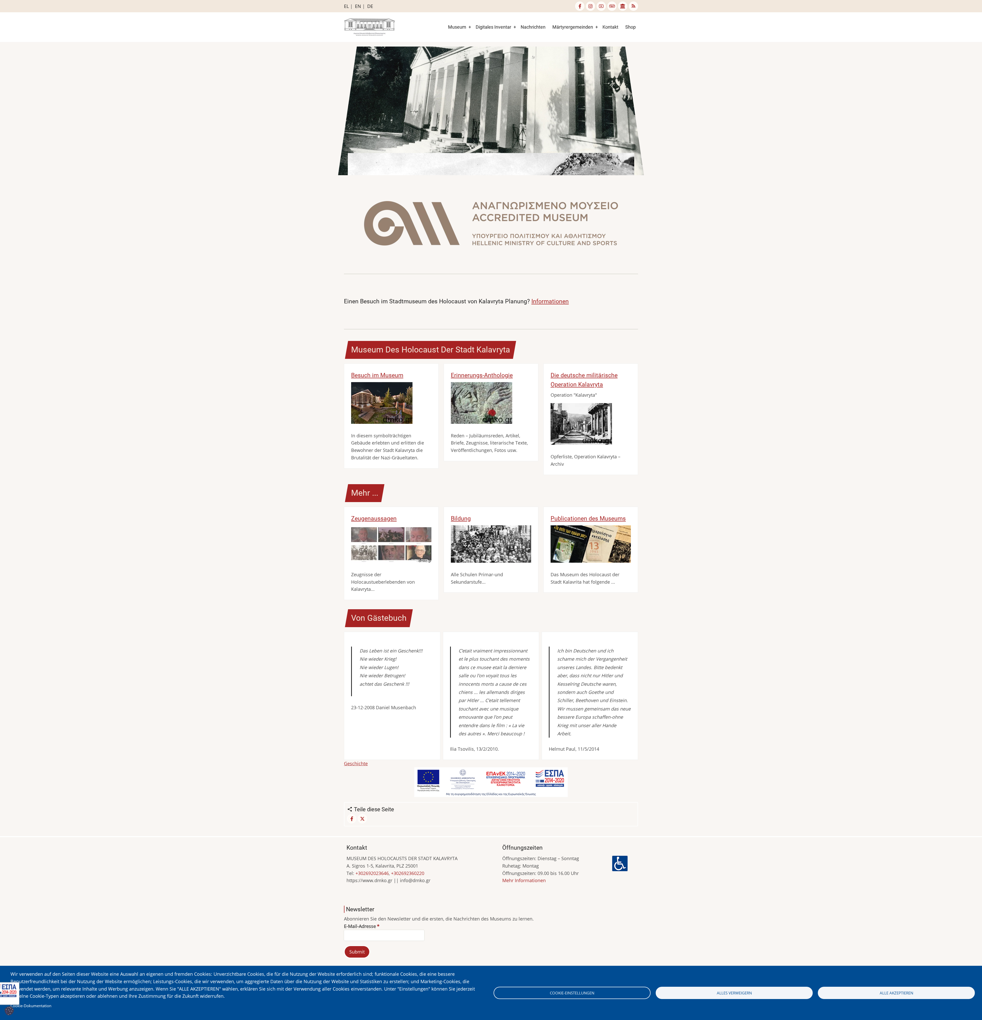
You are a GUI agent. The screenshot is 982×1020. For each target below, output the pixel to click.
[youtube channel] (601, 6)
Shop (630, 27)
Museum (457, 27)
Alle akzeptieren (896, 992)
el (346, 6)
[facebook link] (579, 6)
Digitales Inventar (493, 27)
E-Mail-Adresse (360, 926)
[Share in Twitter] (362, 818)
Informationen (550, 301)
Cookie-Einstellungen (572, 992)
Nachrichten (533, 27)
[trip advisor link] (612, 6)
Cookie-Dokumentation (30, 1005)
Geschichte (356, 763)
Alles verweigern (734, 992)
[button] (491, 225)
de (370, 6)
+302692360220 (407, 873)
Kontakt (610, 27)
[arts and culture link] (622, 6)
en (358, 6)
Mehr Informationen (524, 880)
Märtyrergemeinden (572, 27)
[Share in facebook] (351, 818)
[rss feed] (633, 6)
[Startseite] (369, 27)
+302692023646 (372, 873)
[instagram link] (590, 6)
